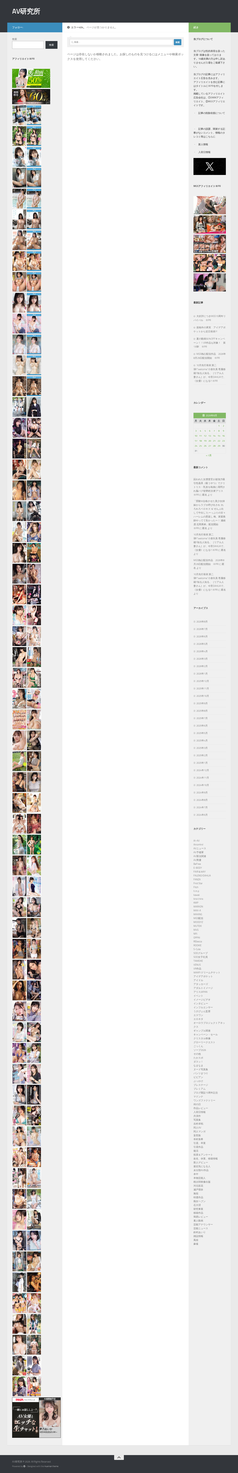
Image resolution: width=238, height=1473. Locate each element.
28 (214, 445)
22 (219, 440)
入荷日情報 (204, 152)
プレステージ (200, 1085)
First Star (198, 883)
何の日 (197, 1104)
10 (196, 435)
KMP (195, 902)
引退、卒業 (199, 1143)
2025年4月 (202, 740)
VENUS (197, 964)
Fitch (195, 887)
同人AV (197, 1127)
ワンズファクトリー (204, 1100)
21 (214, 440)
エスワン (198, 1015)
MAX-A (197, 910)
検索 (14, 39)
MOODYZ (198, 922)
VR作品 (197, 968)
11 (200, 435)
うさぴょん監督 (201, 1011)
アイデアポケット (203, 976)
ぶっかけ (198, 1081)
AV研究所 (26, 11)
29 (219, 445)
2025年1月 (202, 762)
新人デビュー (200, 1162)
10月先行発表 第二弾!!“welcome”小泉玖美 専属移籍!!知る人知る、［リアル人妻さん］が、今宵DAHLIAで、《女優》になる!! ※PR (209, 373)
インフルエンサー (203, 1007)
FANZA (197, 879)
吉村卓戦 (198, 1123)
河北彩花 (198, 1185)
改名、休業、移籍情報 (205, 1158)
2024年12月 (202, 770)
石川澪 (197, 1205)
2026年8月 (202, 621)
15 (219, 435)
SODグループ (200, 953)
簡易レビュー (200, 1216)
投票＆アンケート (203, 1154)
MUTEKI (197, 926)
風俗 (195, 1240)
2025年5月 (202, 733)
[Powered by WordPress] (24, 1466)
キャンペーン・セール (205, 1034)
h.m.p (196, 891)
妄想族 (197, 1135)
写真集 (197, 1119)
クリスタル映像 (201, 1038)
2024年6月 (202, 814)
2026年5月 (202, 643)
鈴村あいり (199, 1232)
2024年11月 (202, 777)
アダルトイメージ (203, 988)
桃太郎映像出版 (201, 1181)
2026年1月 (202, 673)
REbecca (197, 941)
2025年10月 (202, 695)
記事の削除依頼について (211, 113)
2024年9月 (202, 792)
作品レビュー (200, 1108)
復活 (195, 1150)
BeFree (197, 864)
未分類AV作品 (201, 1170)
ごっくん (198, 1046)
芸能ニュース (200, 1228)
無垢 (195, 1193)
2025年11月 (202, 688)
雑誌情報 (198, 1236)
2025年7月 (202, 718)
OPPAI (196, 937)
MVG (195, 929)
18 (200, 440)
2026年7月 (202, 629)
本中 (195, 1174)
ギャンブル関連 (201, 1030)
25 (200, 445)
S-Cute (197, 949)
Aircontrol (198, 844)
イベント (198, 995)
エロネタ (198, 1019)
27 (209, 445)
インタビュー (200, 1003)
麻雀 (195, 1243)
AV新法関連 (199, 856)
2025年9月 (202, 703)
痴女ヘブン (199, 1201)
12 (205, 435)
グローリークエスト (204, 1042)
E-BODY (197, 867)
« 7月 (209, 455)
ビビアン (198, 1077)
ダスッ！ (198, 1061)
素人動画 (198, 1220)
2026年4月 (202, 651)
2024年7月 (202, 807)
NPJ (195, 933)
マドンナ (198, 1096)
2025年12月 (202, 681)
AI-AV (196, 840)
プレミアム (199, 1088)
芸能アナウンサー (203, 1224)
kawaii (196, 895)
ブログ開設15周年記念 (205, 1092)
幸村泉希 (198, 1139)
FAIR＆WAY (199, 871)
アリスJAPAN (200, 991)
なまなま (198, 1065)
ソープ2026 (199, 1050)
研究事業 (198, 1209)
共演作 (197, 1116)
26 (205, 445)
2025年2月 (202, 755)
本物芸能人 (199, 1178)
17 (196, 440)
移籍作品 (198, 1212)
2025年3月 (202, 748)
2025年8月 (202, 710)
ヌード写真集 (200, 1069)
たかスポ (198, 1057)
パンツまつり (200, 1073)
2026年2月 (202, 666)
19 (205, 440)
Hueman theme (51, 1466)
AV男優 (197, 860)
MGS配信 (198, 918)
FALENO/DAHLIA (202, 875)
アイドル (198, 980)
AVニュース (199, 848)
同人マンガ (199, 1131)
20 (209, 440)
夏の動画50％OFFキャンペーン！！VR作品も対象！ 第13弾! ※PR (209, 342)
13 (209, 435)
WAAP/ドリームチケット (206, 972)
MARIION (198, 906)
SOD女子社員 (200, 957)
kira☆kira (198, 898)
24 (196, 445)
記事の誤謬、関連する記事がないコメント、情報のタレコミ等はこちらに (209, 132)
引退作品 (198, 1147)
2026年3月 (202, 658)
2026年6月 (202, 636)
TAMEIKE (198, 960)
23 (223, 440)
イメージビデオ (201, 999)
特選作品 (198, 1197)
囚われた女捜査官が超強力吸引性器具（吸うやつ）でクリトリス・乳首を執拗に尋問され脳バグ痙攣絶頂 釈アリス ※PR (209, 487)
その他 (197, 1053)
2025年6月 (202, 725)
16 (223, 435)
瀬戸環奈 (198, 1189)
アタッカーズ (200, 984)
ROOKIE (197, 945)
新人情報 (203, 144)
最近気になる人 (201, 1166)
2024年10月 (202, 785)
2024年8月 (202, 800)
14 (214, 435)
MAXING (197, 914)
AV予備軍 (198, 852)
